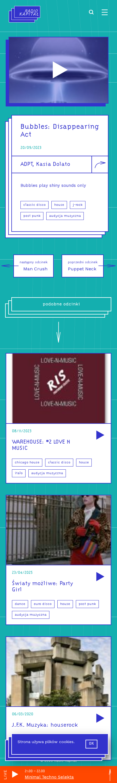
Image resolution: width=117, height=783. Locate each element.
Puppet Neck (82, 265)
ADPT (26, 164)
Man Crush (33, 265)
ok (91, 744)
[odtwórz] (99, 435)
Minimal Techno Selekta (49, 777)
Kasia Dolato (53, 164)
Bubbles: (35, 127)
